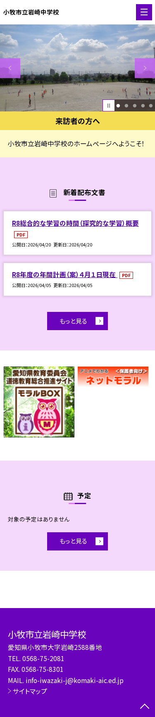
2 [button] (126, 106)
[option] (77, 68)
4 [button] (143, 106)
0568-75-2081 (43, 658)
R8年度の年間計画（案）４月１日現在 (64, 274)
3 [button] (134, 106)
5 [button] (151, 106)
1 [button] (118, 106)
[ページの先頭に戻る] (144, 707)
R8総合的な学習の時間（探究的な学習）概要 (75, 222)
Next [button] (145, 68)
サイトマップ (30, 690)
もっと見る (73, 320)
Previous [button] (10, 68)
